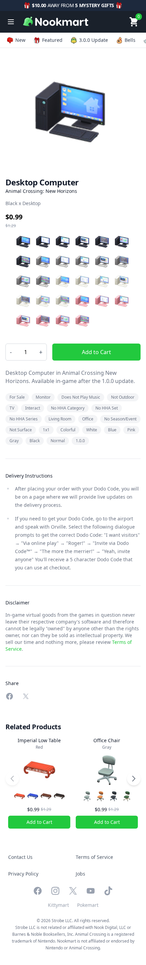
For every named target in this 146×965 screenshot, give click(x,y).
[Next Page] (134, 778)
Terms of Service (94, 857)
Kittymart (58, 905)
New (20, 40)
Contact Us (20, 857)
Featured (52, 40)
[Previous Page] (12, 778)
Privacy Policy (23, 873)
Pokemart (87, 905)
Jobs (80, 873)
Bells (130, 40)
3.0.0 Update (93, 40)
